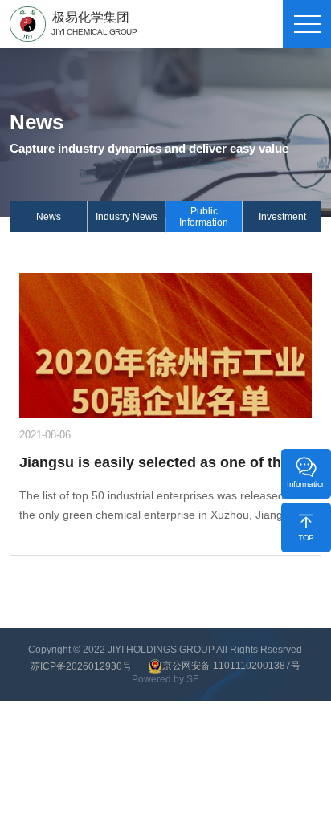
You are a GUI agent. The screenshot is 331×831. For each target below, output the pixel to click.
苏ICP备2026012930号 (81, 666)
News (48, 216)
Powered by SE (165, 679)
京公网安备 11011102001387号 (231, 665)
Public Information (203, 217)
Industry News (126, 216)
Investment (282, 216)
